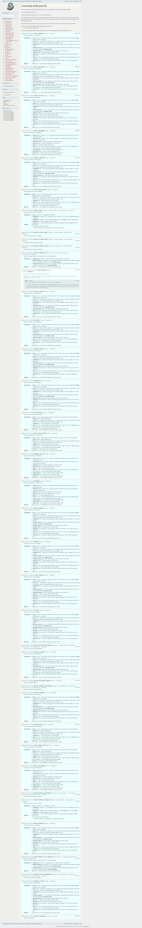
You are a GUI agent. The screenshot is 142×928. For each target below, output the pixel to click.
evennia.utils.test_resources (9, 92)
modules (76, 1)
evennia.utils (28, 1)
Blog (14, 105)
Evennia (4, 1)
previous (67, 1)
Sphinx (86, 926)
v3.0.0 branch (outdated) (8, 116)
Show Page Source (7, 95)
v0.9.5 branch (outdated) (8, 120)
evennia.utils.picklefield (8, 86)
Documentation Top (7, 100)
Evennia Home (6, 101)
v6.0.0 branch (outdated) (8, 112)
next (71, 1)
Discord (5, 105)
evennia (17, 1)
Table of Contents (7, 18)
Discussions (9, 105)
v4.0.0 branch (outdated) (8, 114)
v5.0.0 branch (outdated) (8, 113)
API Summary (10, 1)
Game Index (5, 104)
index (80, 1)
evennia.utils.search (36, 1)
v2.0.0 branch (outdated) (8, 117)
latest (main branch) (7, 110)
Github (4, 102)
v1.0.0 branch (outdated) (8, 118)
